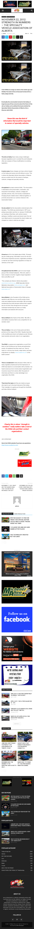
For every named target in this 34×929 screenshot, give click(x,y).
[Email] (17, 37)
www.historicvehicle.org (8, 283)
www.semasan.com (19, 285)
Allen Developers (20, 925)
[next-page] (5, 542)
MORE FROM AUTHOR (19, 514)
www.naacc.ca (5, 289)
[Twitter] (6, 37)
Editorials (8, 14)
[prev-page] (3, 542)
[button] (2, 10)
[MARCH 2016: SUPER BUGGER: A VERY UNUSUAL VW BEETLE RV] (5, 833)
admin (4, 33)
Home (3, 14)
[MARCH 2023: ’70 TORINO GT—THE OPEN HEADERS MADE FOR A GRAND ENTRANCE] (25, 756)
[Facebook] (3, 37)
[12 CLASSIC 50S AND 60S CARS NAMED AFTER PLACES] (5, 529)
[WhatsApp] (14, 37)
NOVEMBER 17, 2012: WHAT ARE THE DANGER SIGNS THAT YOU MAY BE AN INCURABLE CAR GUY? (9, 488)
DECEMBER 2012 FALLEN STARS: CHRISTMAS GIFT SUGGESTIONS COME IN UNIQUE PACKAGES (25, 488)
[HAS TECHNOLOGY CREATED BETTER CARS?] (5, 536)
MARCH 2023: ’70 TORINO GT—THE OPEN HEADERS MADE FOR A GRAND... (24, 764)
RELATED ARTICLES (7, 514)
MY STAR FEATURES (10, 16)
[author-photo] (17, 504)
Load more (16, 723)
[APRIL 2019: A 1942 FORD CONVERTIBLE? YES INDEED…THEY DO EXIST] (5, 695)
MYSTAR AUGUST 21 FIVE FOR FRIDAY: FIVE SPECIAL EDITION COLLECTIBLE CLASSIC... (20, 798)
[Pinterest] (10, 37)
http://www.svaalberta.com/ (10, 445)
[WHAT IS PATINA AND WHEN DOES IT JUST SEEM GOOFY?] (5, 841)
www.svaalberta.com (21, 352)
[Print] (21, 37)
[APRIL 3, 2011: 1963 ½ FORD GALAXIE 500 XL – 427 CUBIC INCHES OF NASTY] (5, 703)
